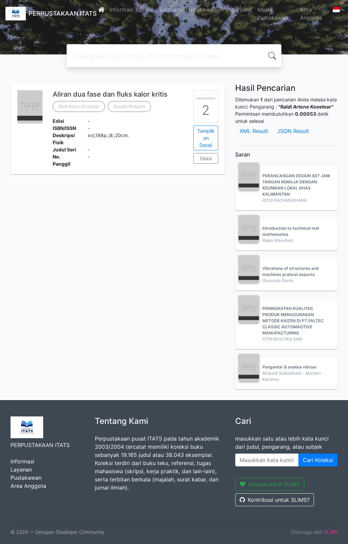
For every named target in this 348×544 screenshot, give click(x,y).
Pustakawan (201, 9)
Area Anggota (311, 13)
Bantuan (169, 9)
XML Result (254, 131)
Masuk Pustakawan (272, 13)
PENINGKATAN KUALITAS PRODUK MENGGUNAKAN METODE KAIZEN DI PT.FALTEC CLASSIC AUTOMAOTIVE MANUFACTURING (293, 320)
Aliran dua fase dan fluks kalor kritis (110, 94)
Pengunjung (237, 9)
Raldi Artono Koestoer (78, 106)
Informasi (122, 9)
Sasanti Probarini (129, 106)
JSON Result (293, 131)
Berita (146, 9)
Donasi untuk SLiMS (274, 484)
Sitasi (206, 158)
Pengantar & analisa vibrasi (289, 366)
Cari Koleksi (318, 460)
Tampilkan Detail (205, 138)
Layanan (21, 469)
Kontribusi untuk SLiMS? (279, 499)
